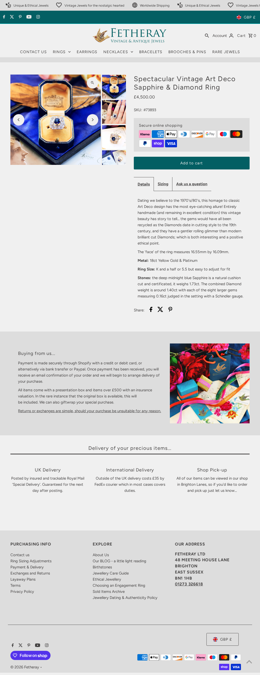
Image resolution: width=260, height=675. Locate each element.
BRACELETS (150, 52)
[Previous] (18, 119)
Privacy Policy (22, 591)
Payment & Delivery (27, 567)
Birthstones (102, 567)
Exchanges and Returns (30, 573)
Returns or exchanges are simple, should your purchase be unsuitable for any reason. (89, 411)
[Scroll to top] (249, 661)
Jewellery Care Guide (111, 573)
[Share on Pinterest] (170, 310)
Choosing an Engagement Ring (119, 585)
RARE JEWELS (226, 52)
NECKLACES (115, 52)
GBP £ (250, 17)
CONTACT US (33, 52)
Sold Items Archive (109, 591)
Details (144, 184)
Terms (15, 585)
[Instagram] (37, 17)
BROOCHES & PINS (187, 52)
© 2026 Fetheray (25, 667)
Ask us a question (191, 184)
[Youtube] (28, 17)
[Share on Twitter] (160, 310)
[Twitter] (11, 17)
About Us (101, 555)
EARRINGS (87, 52)
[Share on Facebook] (151, 310)
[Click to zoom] (92, 83)
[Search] (207, 35)
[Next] (92, 119)
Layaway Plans (23, 579)
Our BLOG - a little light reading (119, 561)
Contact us (19, 555)
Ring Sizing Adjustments (31, 561)
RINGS (59, 52)
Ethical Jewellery (107, 579)
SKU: (138, 110)
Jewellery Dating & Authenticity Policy (125, 597)
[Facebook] (3, 17)
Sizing (163, 184)
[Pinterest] (20, 17)
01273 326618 (189, 584)
